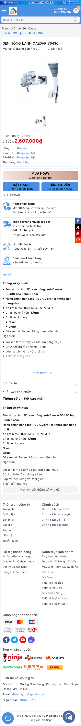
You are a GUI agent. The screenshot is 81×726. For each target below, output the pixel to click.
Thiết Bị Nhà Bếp (52, 582)
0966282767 (27, 700)
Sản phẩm (9, 519)
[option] (40, 82)
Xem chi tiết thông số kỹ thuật (40, 489)
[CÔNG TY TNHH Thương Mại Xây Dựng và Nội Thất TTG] (13, 11)
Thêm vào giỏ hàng (21, 186)
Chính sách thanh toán (56, 509)
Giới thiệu (9, 514)
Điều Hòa (47, 572)
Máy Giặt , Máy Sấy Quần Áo (60, 566)
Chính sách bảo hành (55, 524)
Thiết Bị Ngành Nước (55, 598)
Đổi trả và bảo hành (15, 566)
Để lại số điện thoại (60, 186)
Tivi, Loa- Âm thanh (54, 556)
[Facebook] (6, 639)
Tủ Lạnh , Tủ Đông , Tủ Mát (59, 561)
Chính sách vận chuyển (56, 514)
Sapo (49, 719)
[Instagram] (31, 639)
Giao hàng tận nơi (40, 175)
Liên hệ (7, 535)
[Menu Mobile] (4, 10)
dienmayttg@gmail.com (28, 694)
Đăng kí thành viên (15, 572)
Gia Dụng (47, 577)
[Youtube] (22, 639)
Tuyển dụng (10, 540)
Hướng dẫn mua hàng (16, 556)
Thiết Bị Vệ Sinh (52, 587)
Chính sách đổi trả (53, 519)
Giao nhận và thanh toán (18, 561)
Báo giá (7, 524)
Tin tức (7, 530)
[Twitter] (14, 639)
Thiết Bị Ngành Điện (54, 603)
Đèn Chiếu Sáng (52, 593)
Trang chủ (9, 509)
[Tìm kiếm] (76, 19)
